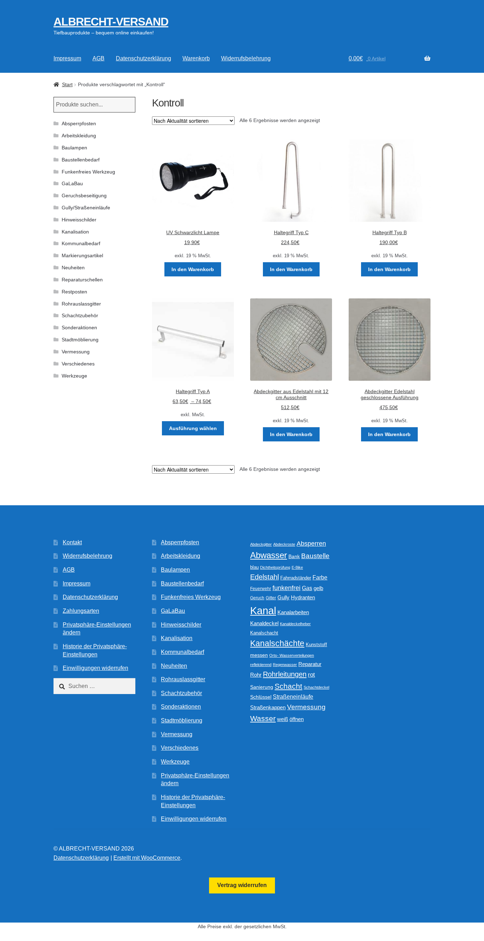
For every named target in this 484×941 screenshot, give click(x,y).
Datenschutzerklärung (143, 58)
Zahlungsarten (81, 611)
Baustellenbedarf (81, 160)
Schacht (288, 686)
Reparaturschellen (82, 279)
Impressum (67, 58)
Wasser (263, 718)
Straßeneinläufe (293, 697)
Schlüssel (260, 697)
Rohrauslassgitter (81, 304)
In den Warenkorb (192, 269)
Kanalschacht (264, 632)
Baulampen (74, 147)
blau (254, 567)
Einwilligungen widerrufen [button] (95, 668)
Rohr (255, 675)
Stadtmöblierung (80, 339)
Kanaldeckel (264, 623)
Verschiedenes (78, 364)
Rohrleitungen (284, 674)
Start (67, 84)
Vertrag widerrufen (242, 885)
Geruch (257, 597)
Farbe (320, 577)
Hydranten (303, 597)
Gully (283, 597)
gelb (318, 588)
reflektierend (260, 664)
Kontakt (72, 542)
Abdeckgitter (261, 544)
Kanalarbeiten (293, 612)
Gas (307, 588)
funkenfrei (286, 587)
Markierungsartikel (82, 255)
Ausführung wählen (193, 428)
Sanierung (261, 687)
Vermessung (76, 351)
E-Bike (297, 567)
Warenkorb (196, 58)
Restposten (74, 292)
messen (259, 655)
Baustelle (315, 556)
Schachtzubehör (80, 315)
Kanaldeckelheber (295, 624)
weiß (282, 719)
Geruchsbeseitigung (84, 195)
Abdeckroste (284, 544)
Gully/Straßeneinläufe (86, 207)
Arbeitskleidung (79, 135)
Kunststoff (316, 644)
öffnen (296, 719)
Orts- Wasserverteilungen (291, 655)
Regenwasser (285, 664)
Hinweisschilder (79, 219)
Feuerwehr (260, 588)
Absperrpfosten (79, 123)
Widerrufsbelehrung (246, 58)
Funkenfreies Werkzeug (88, 172)
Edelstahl (264, 577)
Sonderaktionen (79, 327)
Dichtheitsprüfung (275, 567)
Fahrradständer (295, 578)
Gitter (271, 597)
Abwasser (268, 555)
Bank (294, 556)
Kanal (263, 610)
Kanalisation (75, 232)
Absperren (311, 543)
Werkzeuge (74, 376)
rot (311, 674)
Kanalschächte (277, 643)
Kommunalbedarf (81, 243)
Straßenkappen (268, 707)
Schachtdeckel (316, 687)
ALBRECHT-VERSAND (111, 21)
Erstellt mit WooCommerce (146, 858)
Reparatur (309, 664)
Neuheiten (73, 267)
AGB (98, 58)
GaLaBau (72, 183)
